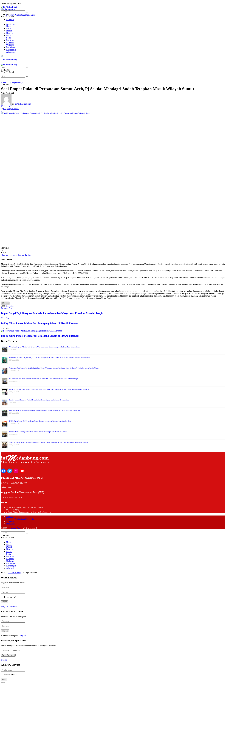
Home (8, 26)
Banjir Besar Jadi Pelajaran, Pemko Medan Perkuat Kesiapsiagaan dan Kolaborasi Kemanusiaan (39, 400)
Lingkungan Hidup (14, 82)
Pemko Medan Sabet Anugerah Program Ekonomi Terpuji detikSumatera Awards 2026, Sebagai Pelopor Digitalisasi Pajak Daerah (49, 357)
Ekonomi (10, 42)
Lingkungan (11, 49)
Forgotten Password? (9, 606)
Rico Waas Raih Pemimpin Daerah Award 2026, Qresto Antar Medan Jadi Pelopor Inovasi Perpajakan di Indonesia (44, 410)
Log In (23, 635)
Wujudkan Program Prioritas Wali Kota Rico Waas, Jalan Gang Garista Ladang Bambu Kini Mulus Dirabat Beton (44, 347)
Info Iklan (10, 19)
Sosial (8, 38)
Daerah (9, 31)
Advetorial (10, 52)
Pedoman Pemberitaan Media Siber (20, 15)
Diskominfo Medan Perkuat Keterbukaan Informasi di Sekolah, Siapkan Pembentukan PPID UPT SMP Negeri (43, 379)
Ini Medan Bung (14, 528)
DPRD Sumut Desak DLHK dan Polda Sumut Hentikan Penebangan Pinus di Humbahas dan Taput (40, 421)
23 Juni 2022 (6, 106)
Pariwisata (10, 47)
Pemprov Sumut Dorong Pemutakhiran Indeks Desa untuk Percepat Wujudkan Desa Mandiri (38, 432)
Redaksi (9, 517)
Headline (9, 306)
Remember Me (10, 597)
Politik (9, 35)
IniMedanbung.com (23, 104)
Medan (9, 28)
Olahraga (10, 45)
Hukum (9, 33)
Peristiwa (10, 40)
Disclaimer (10, 24)
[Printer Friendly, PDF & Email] (5, 303)
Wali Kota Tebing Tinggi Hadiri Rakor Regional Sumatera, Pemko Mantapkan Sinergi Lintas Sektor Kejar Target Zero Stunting (48, 442)
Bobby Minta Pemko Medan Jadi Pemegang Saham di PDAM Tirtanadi (40, 335)
